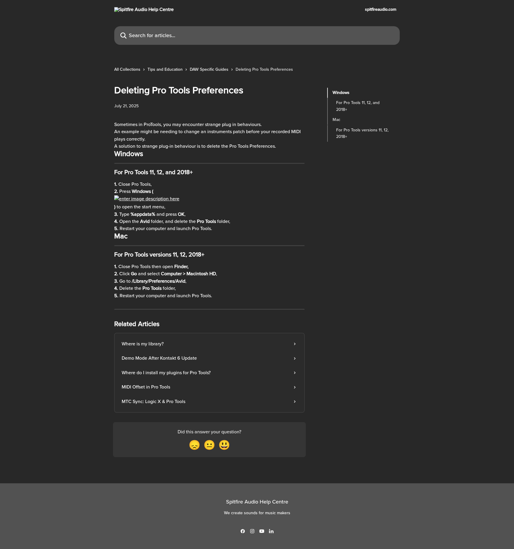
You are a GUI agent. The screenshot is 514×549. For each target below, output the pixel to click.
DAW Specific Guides (209, 69)
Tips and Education (165, 69)
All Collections (127, 69)
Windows (341, 92)
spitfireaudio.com (380, 9)
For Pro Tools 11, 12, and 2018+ (358, 106)
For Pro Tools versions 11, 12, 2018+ (362, 133)
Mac (336, 119)
